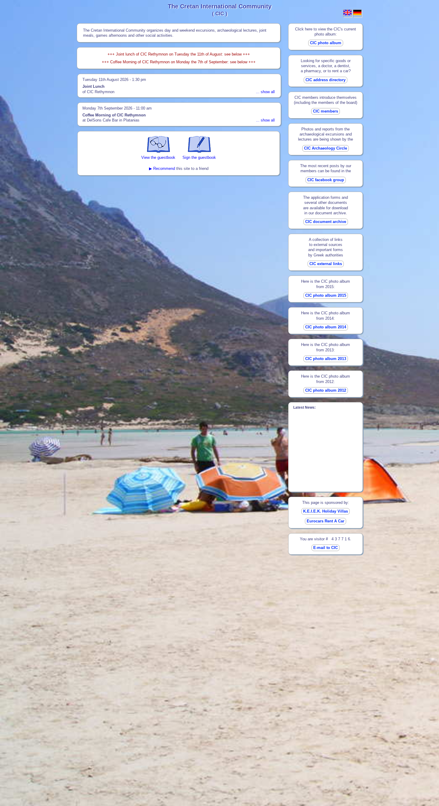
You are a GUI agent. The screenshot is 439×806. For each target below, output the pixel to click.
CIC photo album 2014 (325, 327)
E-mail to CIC (325, 547)
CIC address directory (326, 80)
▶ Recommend (162, 168)
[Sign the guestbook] (199, 151)
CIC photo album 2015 (325, 295)
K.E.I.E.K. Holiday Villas (325, 511)
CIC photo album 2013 (325, 358)
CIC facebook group (325, 180)
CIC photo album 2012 (325, 390)
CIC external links (325, 264)
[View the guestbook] (158, 151)
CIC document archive (325, 221)
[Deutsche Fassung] (357, 14)
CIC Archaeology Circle (325, 148)
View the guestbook (158, 157)
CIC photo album (325, 43)
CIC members (325, 111)
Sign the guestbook (199, 157)
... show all (265, 92)
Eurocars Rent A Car (325, 521)
